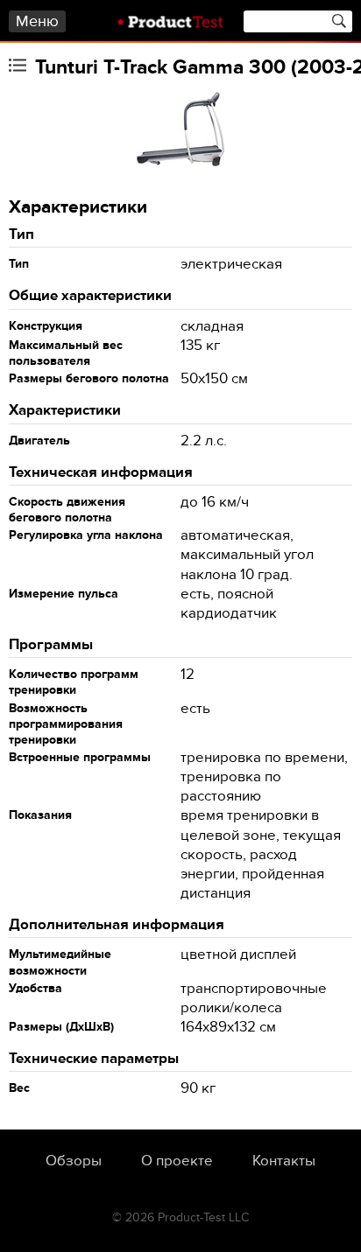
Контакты (283, 1161)
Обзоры (74, 1161)
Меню (37, 21)
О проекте (177, 1161)
